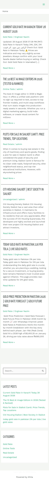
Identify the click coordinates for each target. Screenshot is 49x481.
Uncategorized (10, 199)
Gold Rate (7, 37)
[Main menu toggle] (43, 4)
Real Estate (8, 144)
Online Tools (9, 89)
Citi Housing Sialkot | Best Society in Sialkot (24, 415)
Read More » (9, 68)
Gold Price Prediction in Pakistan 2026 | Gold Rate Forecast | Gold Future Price (24, 301)
